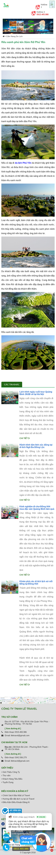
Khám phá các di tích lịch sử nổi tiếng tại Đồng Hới (35, 582)
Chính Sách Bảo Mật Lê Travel (16, 795)
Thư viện (6, 775)
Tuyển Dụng (7, 782)
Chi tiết (23, 438)
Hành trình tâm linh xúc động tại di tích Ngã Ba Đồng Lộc (35, 446)
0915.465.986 (43, 14)
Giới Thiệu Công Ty (11, 772)
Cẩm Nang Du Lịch (14, 36)
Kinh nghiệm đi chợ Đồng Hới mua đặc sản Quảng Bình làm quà (36, 507)
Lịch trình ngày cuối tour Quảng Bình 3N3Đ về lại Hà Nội (35, 393)
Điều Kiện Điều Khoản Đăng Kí (16, 802)
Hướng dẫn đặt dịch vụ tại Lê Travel (18, 799)
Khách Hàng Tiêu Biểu (12, 779)
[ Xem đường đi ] (13, 728)
